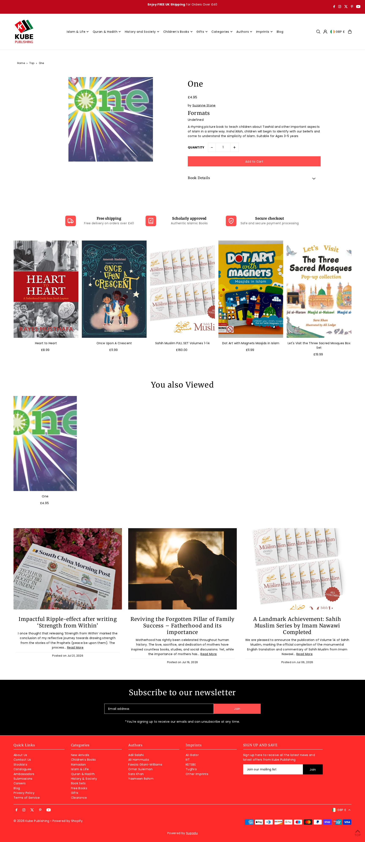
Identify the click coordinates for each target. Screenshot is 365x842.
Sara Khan (136, 774)
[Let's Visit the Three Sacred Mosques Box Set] (319, 289)
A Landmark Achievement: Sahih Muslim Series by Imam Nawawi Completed (297, 625)
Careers (20, 783)
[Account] (325, 32)
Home (21, 63)
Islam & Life (80, 769)
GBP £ (340, 32)
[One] (45, 443)
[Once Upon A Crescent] (114, 289)
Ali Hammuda (138, 760)
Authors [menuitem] (242, 32)
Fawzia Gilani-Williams (145, 764)
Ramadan (78, 764)
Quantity (196, 147)
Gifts (74, 793)
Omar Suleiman (140, 769)
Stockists (20, 764)
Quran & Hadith (83, 774)
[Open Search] (318, 32)
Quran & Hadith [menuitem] (105, 32)
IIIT (188, 760)
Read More (75, 647)
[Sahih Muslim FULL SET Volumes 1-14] (182, 289)
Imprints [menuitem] (263, 32)
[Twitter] (346, 7)
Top (31, 63)
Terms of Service (27, 798)
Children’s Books (83, 760)
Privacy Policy (24, 793)
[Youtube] (358, 7)
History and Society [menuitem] (140, 32)
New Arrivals (80, 755)
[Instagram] (339, 7)
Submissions (23, 779)
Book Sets (78, 783)
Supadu (192, 833)
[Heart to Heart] (46, 289)
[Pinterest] (352, 7)
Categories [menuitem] (220, 32)
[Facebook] (334, 7)
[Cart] (349, 32)
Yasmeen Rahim (141, 779)
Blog (17, 788)
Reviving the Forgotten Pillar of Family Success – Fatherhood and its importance (183, 625)
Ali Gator (192, 755)
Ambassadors (24, 774)
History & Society (84, 779)
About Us (20, 755)
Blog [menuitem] (280, 32)
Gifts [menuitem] (200, 32)
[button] (254, 178)
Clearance (79, 798)
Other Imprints (197, 774)
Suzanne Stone (204, 105)
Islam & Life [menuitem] (76, 32)
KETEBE (191, 764)
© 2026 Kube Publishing (31, 821)
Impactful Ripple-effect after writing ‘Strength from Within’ (68, 622)
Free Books (79, 788)
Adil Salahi (136, 755)
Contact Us (22, 760)
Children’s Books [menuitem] (176, 32)
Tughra (191, 769)
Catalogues (22, 769)
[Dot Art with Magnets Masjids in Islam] (250, 289)
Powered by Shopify (67, 821)
